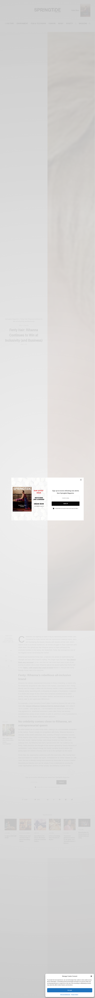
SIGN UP (65, 503)
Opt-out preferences (65, 994)
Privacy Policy (74, 994)
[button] (91, 976)
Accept (70, 990)
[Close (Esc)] (81, 481)
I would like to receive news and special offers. (66, 508)
